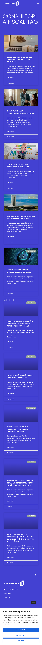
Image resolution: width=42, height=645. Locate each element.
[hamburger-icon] (33, 602)
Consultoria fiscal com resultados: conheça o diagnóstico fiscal (18, 429)
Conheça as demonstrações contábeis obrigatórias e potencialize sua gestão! (20, 323)
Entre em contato (10, 589)
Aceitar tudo (21, 630)
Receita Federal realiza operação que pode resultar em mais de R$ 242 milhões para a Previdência (20, 537)
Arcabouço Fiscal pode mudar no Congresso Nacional (21, 217)
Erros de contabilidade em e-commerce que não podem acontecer (20, 59)
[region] (21, 626)
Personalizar (21, 635)
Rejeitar (21, 641)
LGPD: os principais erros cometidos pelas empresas (19, 271)
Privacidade (8, 593)
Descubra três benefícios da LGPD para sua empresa (20, 376)
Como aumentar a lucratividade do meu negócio (21, 112)
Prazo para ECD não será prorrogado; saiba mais (18, 166)
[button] (35, 575)
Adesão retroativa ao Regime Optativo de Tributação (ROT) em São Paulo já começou (20, 482)
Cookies (6, 597)
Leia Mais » (10, 77)
